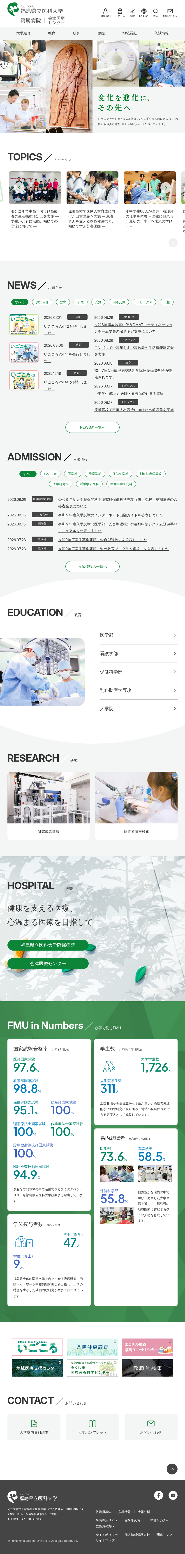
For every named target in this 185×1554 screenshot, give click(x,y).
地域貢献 (130, 33)
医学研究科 (61, 484)
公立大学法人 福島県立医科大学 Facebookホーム (158, 1495)
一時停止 (173, 242)
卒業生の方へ (159, 1520)
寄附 (132, 15)
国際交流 (119, 302)
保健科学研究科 (121, 484)
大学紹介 (23, 33)
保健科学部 (120, 474)
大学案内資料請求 (34, 1432)
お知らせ (42, 302)
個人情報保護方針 (137, 1535)
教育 (51, 33)
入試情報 (161, 33)
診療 (101, 33)
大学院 (106, 708)
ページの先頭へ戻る (172, 1469)
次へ (165, 187)
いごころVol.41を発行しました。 (67, 357)
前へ (19, 187)
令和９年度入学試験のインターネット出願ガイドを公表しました (110, 515)
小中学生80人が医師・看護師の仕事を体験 (129, 393)
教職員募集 (103, 1512)
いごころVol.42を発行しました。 (65, 329)
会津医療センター (48, 963)
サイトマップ (105, 1540)
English (143, 15)
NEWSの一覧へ (92, 427)
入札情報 (124, 1512)
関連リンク (164, 1535)
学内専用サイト (107, 1520)
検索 (155, 15)
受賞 (98, 302)
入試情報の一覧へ (92, 566)
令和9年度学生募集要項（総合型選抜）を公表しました (102, 539)
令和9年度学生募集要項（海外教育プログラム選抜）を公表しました (113, 549)
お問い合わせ (170, 15)
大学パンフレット (92, 1432)
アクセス (120, 15)
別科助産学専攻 (151, 474)
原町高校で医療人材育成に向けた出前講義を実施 (134, 409)
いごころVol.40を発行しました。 (65, 385)
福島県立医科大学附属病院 (48, 945)
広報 (167, 302)
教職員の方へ (105, 1526)
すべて (20, 302)
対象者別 (106, 15)
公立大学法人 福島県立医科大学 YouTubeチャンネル (173, 1495)
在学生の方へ (134, 1520)
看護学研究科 (89, 484)
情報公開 (144, 1512)
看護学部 (95, 474)
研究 (76, 33)
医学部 (72, 474)
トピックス (144, 302)
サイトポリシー (107, 1535)
